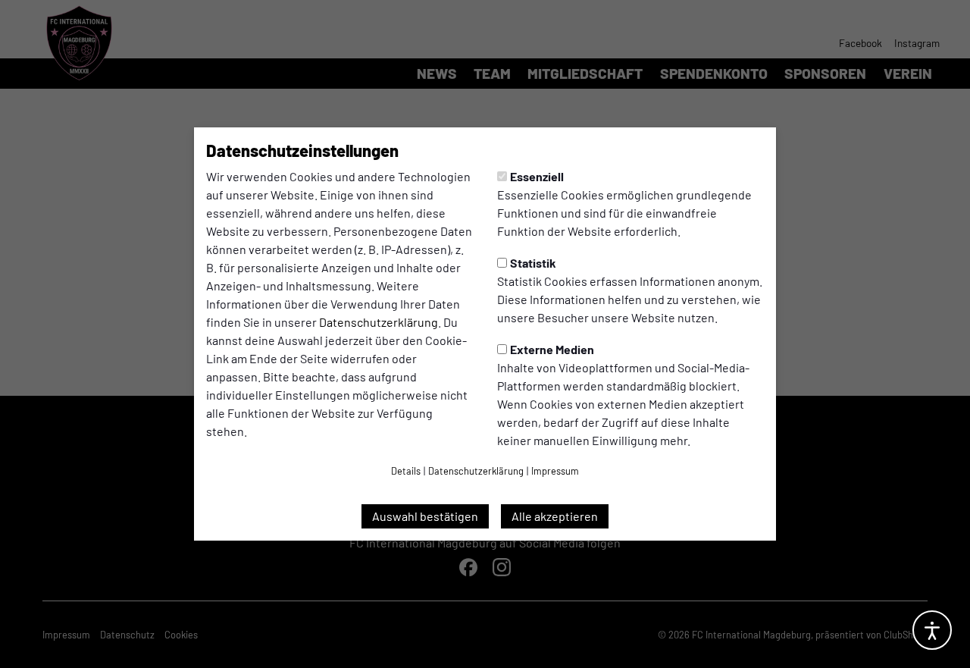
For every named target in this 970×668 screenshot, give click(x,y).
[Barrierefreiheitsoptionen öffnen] (932, 630)
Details (406, 471)
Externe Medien (552, 349)
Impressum (555, 471)
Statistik (533, 263)
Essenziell (537, 176)
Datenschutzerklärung (378, 322)
